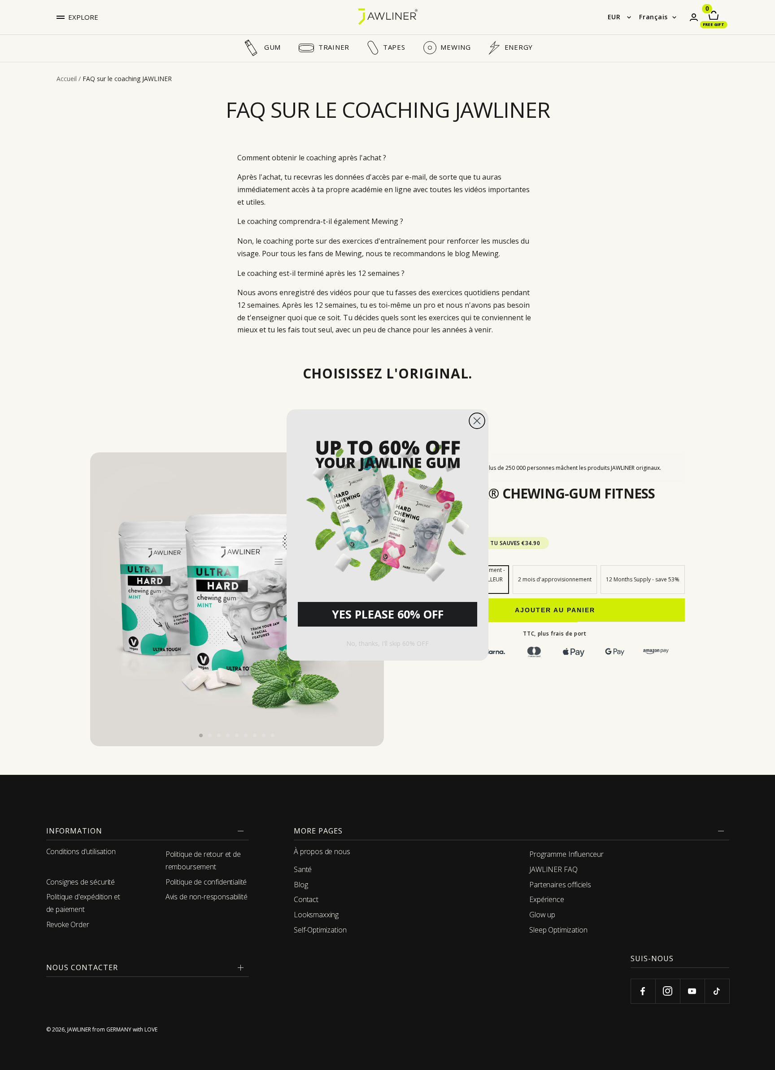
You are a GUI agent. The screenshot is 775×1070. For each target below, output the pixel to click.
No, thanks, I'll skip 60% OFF (387, 643)
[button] (387, 507)
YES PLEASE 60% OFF (388, 614)
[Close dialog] (477, 421)
